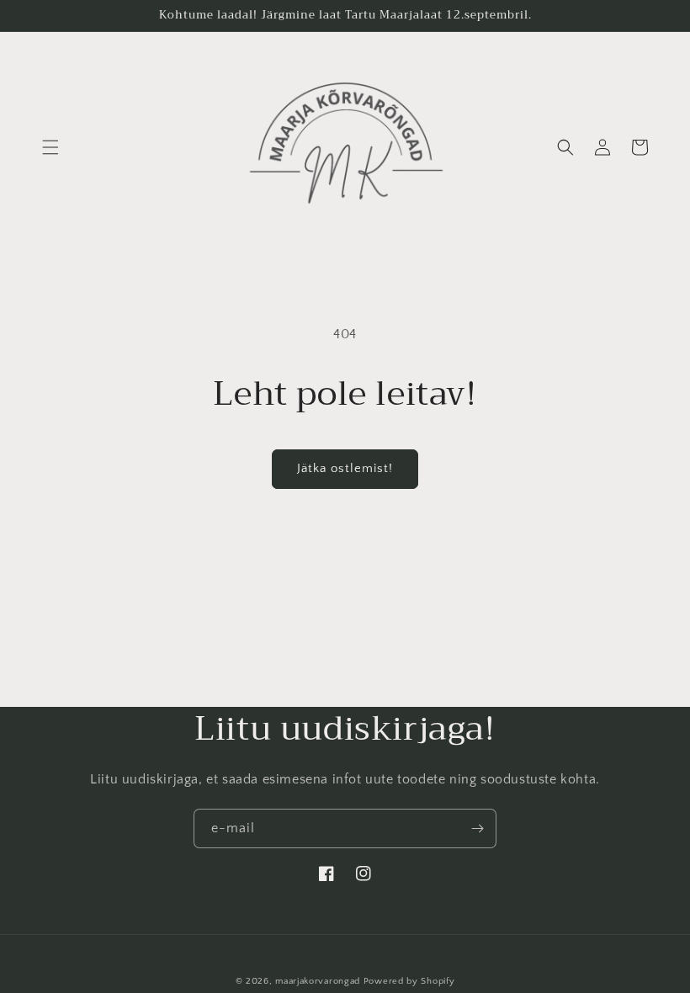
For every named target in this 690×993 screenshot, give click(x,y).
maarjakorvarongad (317, 981)
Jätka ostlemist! (345, 468)
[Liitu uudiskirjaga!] (477, 828)
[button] (50, 147)
